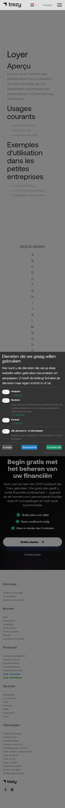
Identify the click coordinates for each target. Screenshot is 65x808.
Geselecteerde (29, 447)
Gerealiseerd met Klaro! (53, 453)
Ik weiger (7, 447)
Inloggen (47, 4)
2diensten (18, 414)
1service (16, 395)
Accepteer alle (54, 447)
